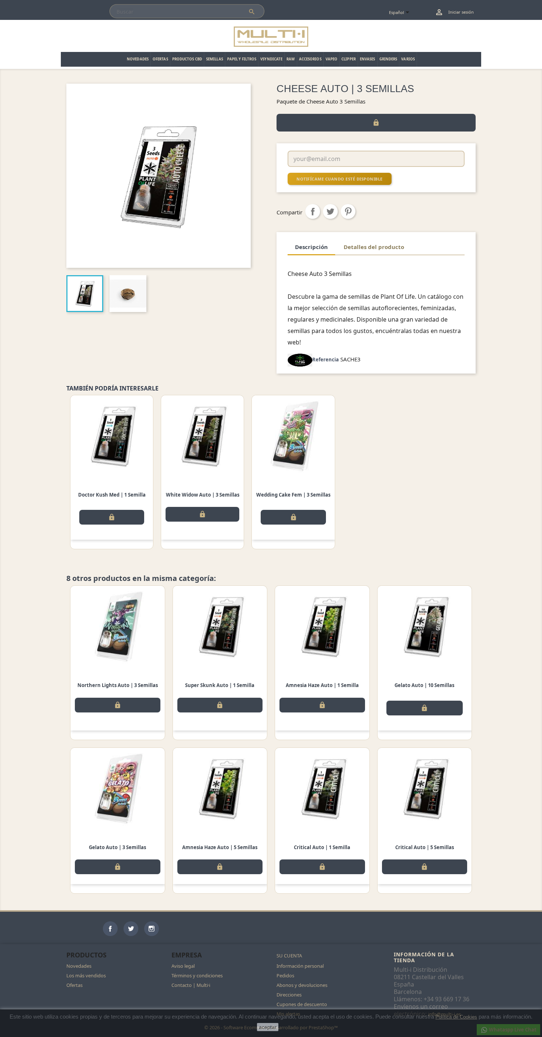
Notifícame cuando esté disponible (339, 179)
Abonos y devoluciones (302, 985)
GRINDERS (388, 59)
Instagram (151, 928)
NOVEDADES (138, 59)
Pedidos (285, 975)
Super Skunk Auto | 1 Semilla (219, 685)
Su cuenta (289, 955)
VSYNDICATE (271, 59)
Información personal (300, 966)
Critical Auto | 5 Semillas (424, 847)
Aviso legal (183, 966)
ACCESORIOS (310, 59)
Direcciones (289, 994)
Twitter (131, 928)
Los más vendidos (86, 975)
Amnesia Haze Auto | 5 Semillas (219, 847)
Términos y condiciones (197, 975)
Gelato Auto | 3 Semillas (117, 847)
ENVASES (367, 59)
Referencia (325, 359)
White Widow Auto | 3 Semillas (202, 494)
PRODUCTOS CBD (187, 59)
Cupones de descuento (302, 1004)
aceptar (268, 1027)
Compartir (312, 211)
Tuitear (330, 211)
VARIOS (408, 59)
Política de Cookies (456, 1017)
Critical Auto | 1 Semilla (322, 847)
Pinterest (348, 211)
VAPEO (332, 59)
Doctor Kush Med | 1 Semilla (112, 494)
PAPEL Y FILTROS (242, 59)
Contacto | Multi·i (190, 985)
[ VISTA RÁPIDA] (111, 435)
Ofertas (74, 985)
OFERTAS (160, 59)
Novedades (78, 966)
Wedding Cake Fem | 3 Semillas (293, 494)
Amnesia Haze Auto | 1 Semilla (322, 685)
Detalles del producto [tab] (374, 247)
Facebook (110, 928)
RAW (290, 59)
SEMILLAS (214, 59)
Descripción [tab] (311, 247)
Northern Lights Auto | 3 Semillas (117, 685)
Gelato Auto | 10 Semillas (424, 685)
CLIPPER (348, 59)
